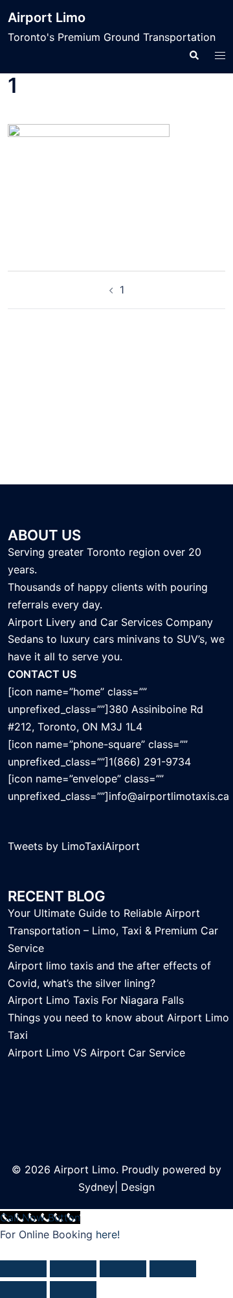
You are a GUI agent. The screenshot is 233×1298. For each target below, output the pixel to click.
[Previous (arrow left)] (23, 1289)
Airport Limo (46, 17)
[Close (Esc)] (173, 1268)
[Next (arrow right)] (73, 1289)
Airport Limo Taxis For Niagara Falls (96, 999)
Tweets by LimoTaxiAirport (74, 846)
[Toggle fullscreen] (73, 1268)
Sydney (96, 1186)
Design (138, 1186)
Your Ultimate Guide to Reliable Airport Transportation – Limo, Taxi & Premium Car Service (113, 930)
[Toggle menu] (220, 55)
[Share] (123, 1268)
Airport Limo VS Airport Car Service (96, 1052)
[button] (193, 54)
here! (108, 1234)
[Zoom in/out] (23, 1268)
